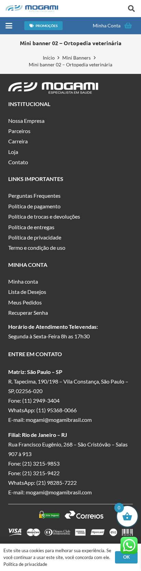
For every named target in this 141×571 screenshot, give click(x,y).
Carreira (18, 141)
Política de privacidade (34, 237)
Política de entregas (31, 227)
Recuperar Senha (28, 312)
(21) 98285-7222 (56, 482)
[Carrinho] (128, 25)
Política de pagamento (34, 206)
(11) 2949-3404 (41, 400)
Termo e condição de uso (36, 247)
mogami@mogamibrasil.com (59, 419)
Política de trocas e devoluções (44, 216)
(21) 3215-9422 (41, 473)
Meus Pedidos (25, 302)
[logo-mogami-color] (31, 8)
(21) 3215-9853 (41, 463)
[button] (131, 8)
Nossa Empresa (26, 120)
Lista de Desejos (27, 291)
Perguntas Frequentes (34, 195)
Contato (18, 162)
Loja (13, 151)
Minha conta (23, 281)
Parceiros (19, 131)
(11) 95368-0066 (56, 410)
